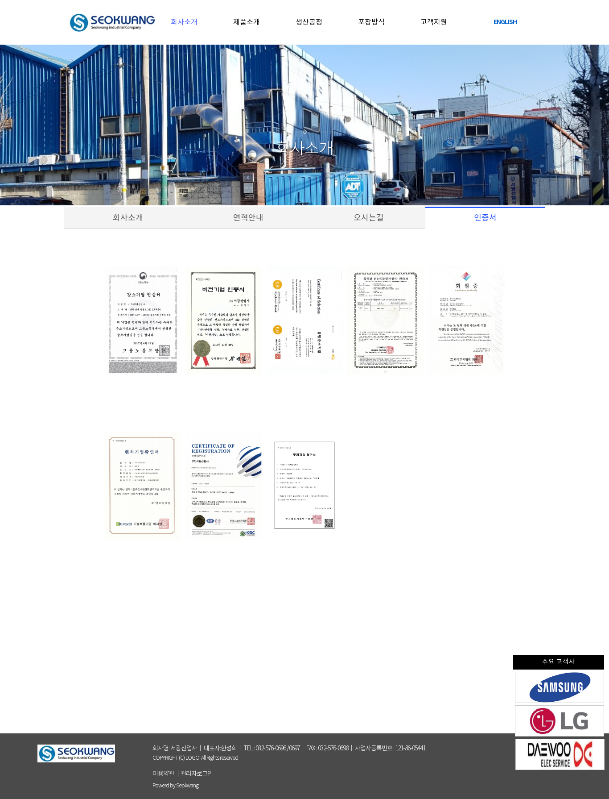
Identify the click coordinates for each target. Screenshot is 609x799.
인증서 (485, 218)
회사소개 (184, 22)
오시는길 (385, 218)
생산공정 (309, 22)
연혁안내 (264, 218)
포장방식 (371, 22)
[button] (197, 774)
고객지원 (433, 22)
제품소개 (246, 22)
